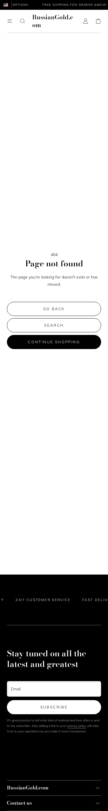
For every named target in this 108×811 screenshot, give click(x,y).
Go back (54, 308)
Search (54, 325)
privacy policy (76, 726)
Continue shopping (54, 342)
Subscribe (54, 707)
